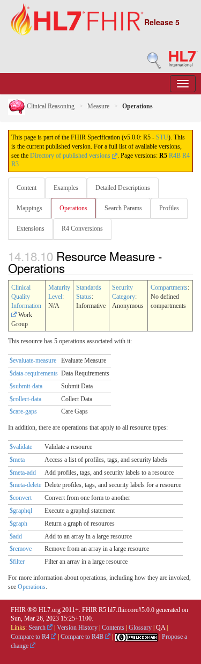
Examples (66, 187)
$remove (21, 548)
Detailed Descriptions (122, 187)
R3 (15, 164)
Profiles (169, 208)
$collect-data (25, 399)
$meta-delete (25, 485)
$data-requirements (34, 373)
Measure (98, 106)
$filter (17, 561)
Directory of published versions (71, 155)
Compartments (169, 287)
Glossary (140, 627)
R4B (175, 155)
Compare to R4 (31, 636)
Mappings (29, 208)
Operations (73, 208)
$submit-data (26, 386)
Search (37, 627)
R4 (186, 155)
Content (26, 187)
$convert (21, 497)
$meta (17, 459)
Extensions (30, 228)
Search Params (123, 208)
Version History (77, 627)
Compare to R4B (83, 636)
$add (16, 536)
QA (160, 627)
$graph (18, 523)
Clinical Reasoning (50, 106)
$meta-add (23, 472)
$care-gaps (23, 411)
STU (162, 137)
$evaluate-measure (33, 360)
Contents (113, 627)
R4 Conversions (82, 228)
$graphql (21, 510)
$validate (21, 447)
